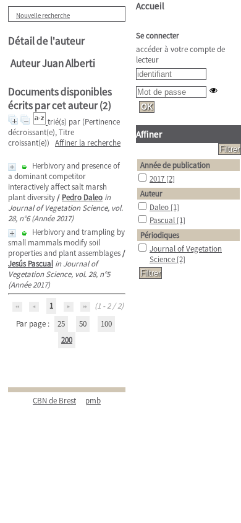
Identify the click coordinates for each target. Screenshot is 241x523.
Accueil (150, 6)
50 (83, 324)
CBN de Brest (54, 400)
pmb (93, 400)
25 (61, 324)
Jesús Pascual (30, 263)
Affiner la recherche (87, 143)
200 (66, 340)
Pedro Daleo (82, 197)
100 (106, 324)
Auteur (151, 193)
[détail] (12, 167)
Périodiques (159, 235)
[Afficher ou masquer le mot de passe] (213, 90)
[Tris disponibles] (40, 121)
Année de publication (175, 165)
